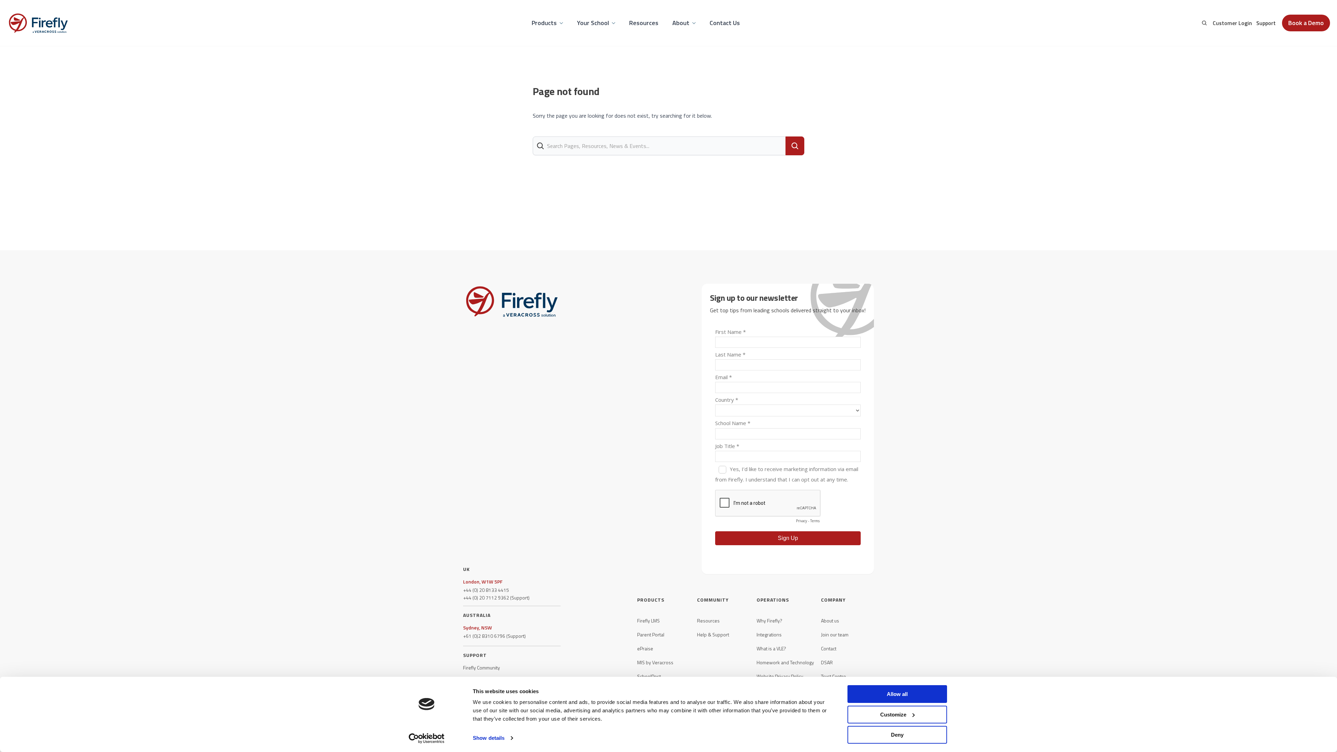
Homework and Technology (785, 662)
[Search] (1204, 23)
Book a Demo (1306, 23)
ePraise (645, 648)
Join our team (835, 634)
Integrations (769, 634)
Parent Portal (650, 634)
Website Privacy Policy (780, 676)
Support (1266, 23)
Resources (708, 620)
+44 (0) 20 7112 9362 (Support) (496, 597)
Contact (828, 648)
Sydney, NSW (477, 627)
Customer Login (1232, 23)
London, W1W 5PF (482, 581)
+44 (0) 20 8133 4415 (486, 590)
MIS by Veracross (655, 662)
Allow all (897, 694)
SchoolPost (649, 676)
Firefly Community (481, 667)
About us (830, 620)
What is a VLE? (771, 648)
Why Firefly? (769, 620)
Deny (897, 735)
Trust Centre (833, 676)
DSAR (827, 662)
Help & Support (713, 634)
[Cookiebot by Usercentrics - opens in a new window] (426, 738)
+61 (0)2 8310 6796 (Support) (494, 636)
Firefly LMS (648, 620)
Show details (489, 738)
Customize (893, 715)
